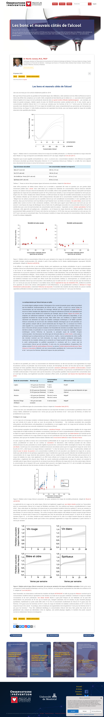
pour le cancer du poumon (27, 451)
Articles (55, 4)
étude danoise (74, 433)
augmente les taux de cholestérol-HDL (66, 283)
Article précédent (16, 635)
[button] (101, 698)
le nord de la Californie (60, 437)
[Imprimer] (89, 73)
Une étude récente (43, 598)
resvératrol (50, 443)
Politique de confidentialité (89, 714)
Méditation (22, 644)
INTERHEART (59, 593)
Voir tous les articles (28, 67)
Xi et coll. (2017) (70, 156)
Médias (69, 4)
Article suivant (88, 635)
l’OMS (78, 309)
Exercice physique (35, 644)
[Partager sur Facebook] (14, 626)
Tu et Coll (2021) (26, 590)
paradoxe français (55, 429)
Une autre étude (76, 201)
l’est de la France (77, 437)
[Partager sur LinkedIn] (20, 626)
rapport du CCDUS (73, 313)
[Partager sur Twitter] (17, 626)
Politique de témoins (79, 714)
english (25, 79)
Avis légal (42, 713)
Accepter (73, 711)
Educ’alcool (67, 183)
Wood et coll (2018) (33, 263)
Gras (62, 644)
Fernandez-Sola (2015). (62, 406)
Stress (9, 645)
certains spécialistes (80, 207)
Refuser (85, 711)
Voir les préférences (96, 711)
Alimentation (22, 76)
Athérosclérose (87, 644)
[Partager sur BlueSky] (23, 626)
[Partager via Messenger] (28, 626)
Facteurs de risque (87, 645)
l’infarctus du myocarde (45, 287)
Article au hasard (54, 635)
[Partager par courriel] (31, 626)
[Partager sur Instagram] (26, 626)
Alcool (15, 76)
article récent (69, 334)
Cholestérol (80, 645)
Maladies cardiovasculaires (33, 76)
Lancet (31, 188)
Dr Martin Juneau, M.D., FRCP (35, 59)
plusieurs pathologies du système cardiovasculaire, (70, 368)
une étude (16, 447)
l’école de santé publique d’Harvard (41, 346)
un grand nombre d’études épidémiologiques (65, 100)
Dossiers (62, 4)
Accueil (79, 687)
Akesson (78, 593)
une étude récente (70, 504)
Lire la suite (12, 674)
